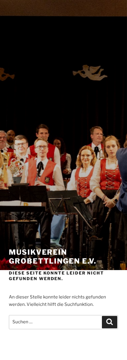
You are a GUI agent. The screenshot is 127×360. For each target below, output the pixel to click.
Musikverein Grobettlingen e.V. (52, 256)
